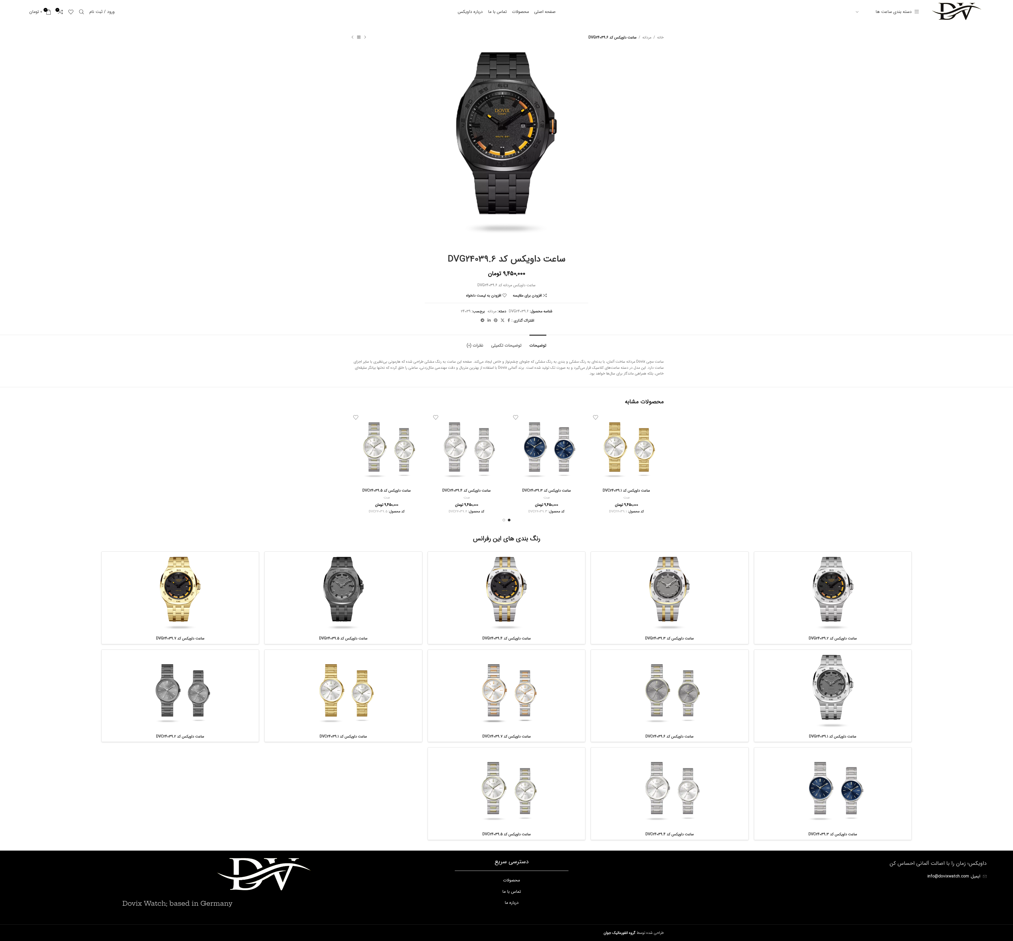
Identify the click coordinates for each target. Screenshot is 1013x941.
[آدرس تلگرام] (482, 320)
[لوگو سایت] (956, 11)
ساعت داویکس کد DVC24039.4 (466, 490)
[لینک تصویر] (263, 875)
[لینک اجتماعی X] (502, 320)
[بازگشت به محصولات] (359, 37)
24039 (466, 311)
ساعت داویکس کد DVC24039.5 (386, 490)
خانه (660, 37)
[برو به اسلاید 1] (509, 520)
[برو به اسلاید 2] (504, 520)
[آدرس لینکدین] (489, 320)
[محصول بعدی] (352, 37)
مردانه (646, 37)
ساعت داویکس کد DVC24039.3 (546, 490)
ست (626, 497)
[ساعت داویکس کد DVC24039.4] (466, 448)
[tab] (537, 343)
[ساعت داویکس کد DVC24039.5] (386, 448)
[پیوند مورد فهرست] (512, 880)
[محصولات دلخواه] (71, 12)
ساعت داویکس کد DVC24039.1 (626, 490)
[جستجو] (81, 12)
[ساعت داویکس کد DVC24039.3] (546, 448)
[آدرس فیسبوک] (509, 320)
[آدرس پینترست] (495, 320)
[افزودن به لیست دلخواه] (595, 417)
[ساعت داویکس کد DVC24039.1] (626, 448)
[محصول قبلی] (365, 37)
